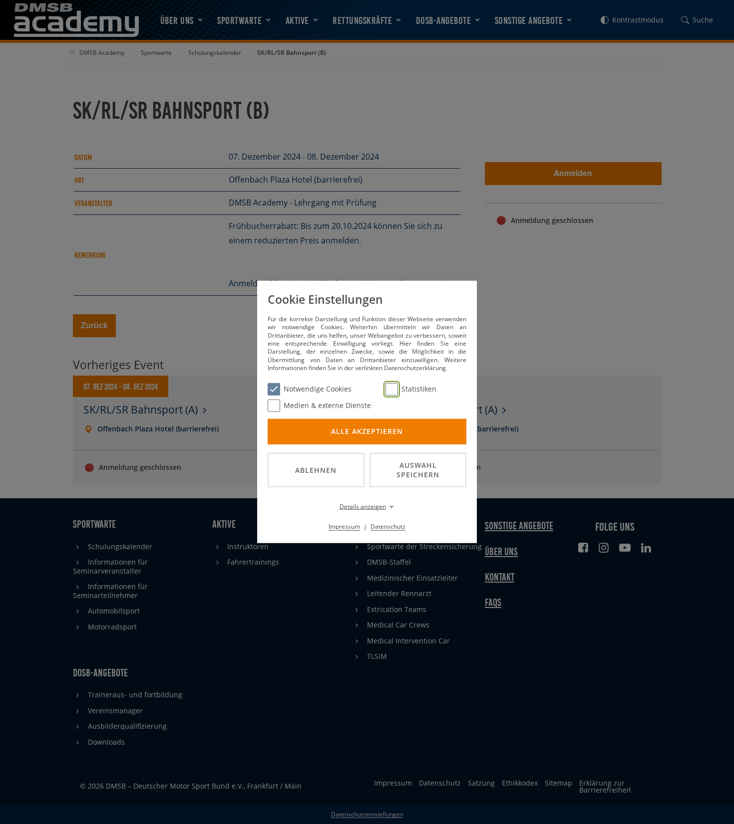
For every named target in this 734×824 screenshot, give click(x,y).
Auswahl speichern (417, 469)
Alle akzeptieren (367, 431)
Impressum (344, 526)
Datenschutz (387, 526)
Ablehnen (316, 469)
